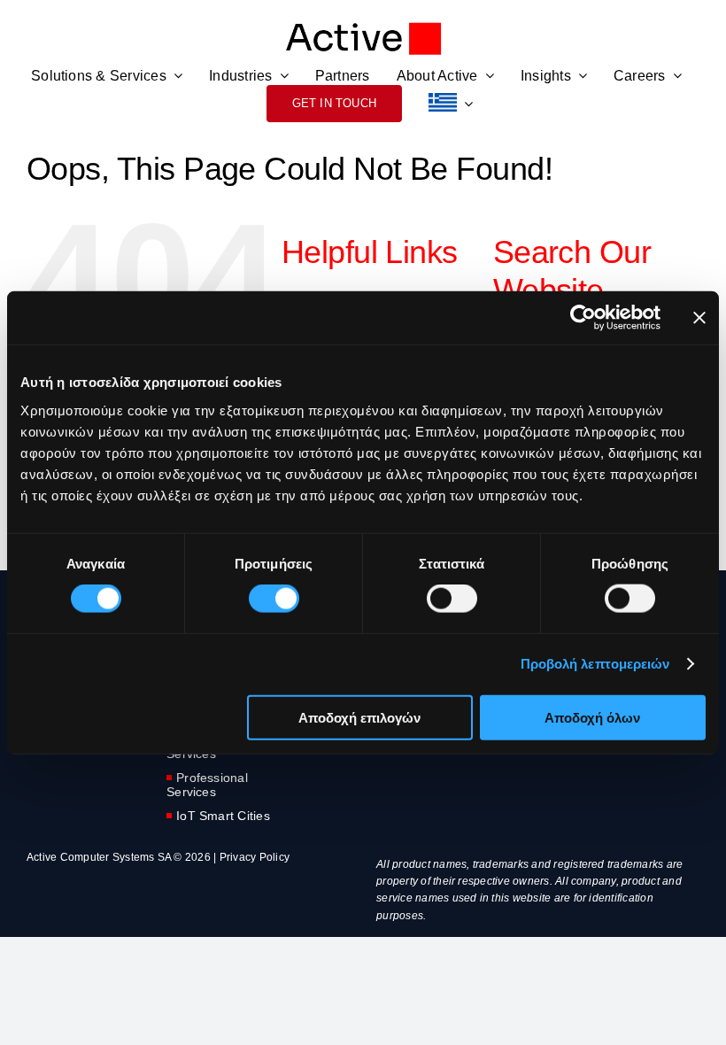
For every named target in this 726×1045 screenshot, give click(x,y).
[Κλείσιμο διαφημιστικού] (699, 318)
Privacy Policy (255, 857)
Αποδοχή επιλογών (359, 716)
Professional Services (207, 785)
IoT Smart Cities (223, 816)
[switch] (274, 598)
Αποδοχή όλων (592, 716)
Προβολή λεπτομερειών (595, 663)
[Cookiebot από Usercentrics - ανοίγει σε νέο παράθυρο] (583, 318)
